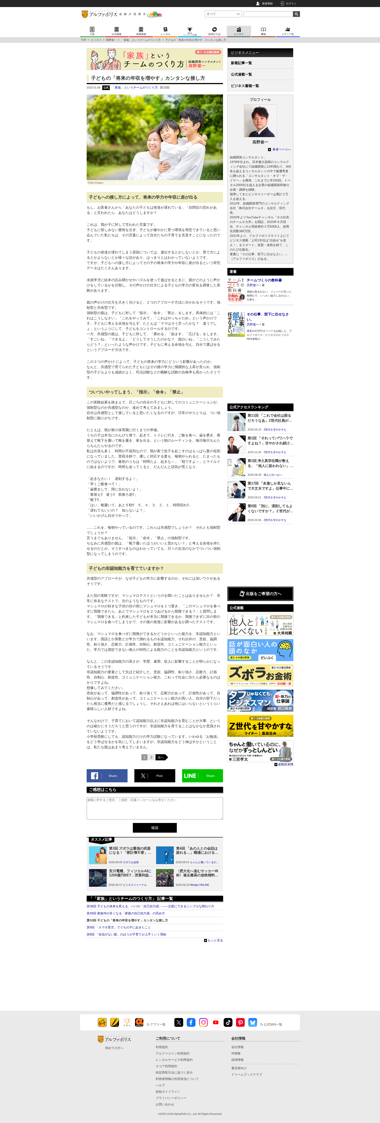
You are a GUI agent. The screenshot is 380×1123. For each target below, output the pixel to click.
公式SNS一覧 (273, 1024)
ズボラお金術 (131, 862)
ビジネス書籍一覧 (245, 86)
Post (159, 776)
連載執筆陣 (285, 764)
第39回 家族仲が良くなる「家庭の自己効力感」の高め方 (126, 913)
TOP (83, 40)
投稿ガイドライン (168, 1091)
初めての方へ (114, 1048)
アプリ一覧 (158, 1024)
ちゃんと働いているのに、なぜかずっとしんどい (219, 862)
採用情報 (237, 1060)
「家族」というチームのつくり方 (141, 40)
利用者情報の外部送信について (177, 1079)
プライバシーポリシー (171, 1098)
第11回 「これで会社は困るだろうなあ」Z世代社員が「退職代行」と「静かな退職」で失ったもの (269, 418)
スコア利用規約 (166, 1066)
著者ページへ (281, 149)
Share (113, 776)
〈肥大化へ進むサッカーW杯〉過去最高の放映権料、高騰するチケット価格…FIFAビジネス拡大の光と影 (197, 873)
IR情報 (236, 1053)
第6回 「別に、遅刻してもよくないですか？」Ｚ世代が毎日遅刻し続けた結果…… (270, 509)
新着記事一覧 (241, 63)
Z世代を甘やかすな (275, 429)
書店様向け (239, 1068)
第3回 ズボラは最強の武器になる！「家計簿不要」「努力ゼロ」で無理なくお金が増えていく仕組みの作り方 (130, 850)
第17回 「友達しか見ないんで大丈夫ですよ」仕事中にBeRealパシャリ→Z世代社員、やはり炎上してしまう (269, 486)
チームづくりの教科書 (264, 280)
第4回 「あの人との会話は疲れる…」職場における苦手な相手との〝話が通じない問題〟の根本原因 (197, 850)
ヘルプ (160, 1085)
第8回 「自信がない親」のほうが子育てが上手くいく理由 (126, 934)
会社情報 (237, 1047)
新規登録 (267, 3)
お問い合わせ (165, 1104)
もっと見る (215, 940)
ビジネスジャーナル (135, 884)
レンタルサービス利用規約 (174, 1060)
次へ (161, 757)
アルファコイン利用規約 (173, 1053)
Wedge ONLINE (199, 884)
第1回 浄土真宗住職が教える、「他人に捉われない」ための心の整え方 (270, 463)
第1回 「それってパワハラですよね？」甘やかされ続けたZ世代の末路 (270, 441)
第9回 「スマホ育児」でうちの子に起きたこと (119, 927)
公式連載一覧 (241, 74)
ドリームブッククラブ (246, 1074)
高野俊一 (111, 40)
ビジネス (96, 40)
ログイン (291, 3)
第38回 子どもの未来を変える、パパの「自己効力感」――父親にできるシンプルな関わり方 (150, 906)
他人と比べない (273, 474)
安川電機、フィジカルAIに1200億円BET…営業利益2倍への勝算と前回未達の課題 (130, 873)
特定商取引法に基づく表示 (174, 1072)
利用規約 (162, 1047)
